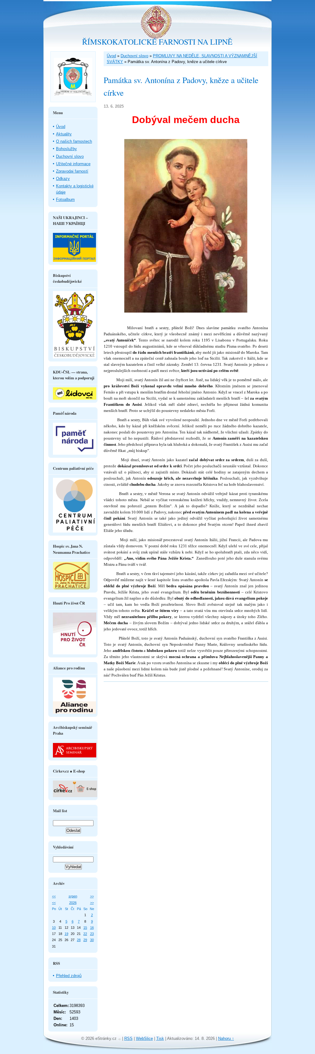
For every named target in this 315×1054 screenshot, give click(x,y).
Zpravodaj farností (72, 171)
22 (85, 934)
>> (92, 896)
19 (66, 934)
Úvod (111, 56)
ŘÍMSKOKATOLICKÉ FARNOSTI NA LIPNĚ (157, 41)
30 (92, 940)
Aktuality (64, 134)
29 (85, 940)
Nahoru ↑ (226, 1038)
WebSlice (144, 1038)
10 (54, 927)
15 (85, 927)
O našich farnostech (74, 141)
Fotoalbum (65, 199)
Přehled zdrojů (69, 975)
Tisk (160, 1038)
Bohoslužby (66, 148)
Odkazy (63, 178)
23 (92, 934)
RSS (128, 1038)
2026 (73, 902)
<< (54, 896)
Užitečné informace (73, 164)
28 (79, 940)
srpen (73, 896)
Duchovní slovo (134, 56)
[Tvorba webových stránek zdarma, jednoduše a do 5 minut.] (120, 1039)
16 (92, 927)
